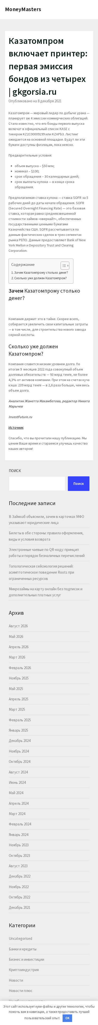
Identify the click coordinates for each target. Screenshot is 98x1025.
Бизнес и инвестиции (26, 959)
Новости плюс (20, 990)
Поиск (15, 470)
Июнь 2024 (17, 782)
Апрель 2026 (18, 646)
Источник (16, 427)
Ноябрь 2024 (19, 751)
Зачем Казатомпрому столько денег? (41, 272)
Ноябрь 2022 (19, 886)
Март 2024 (17, 813)
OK (67, 1018)
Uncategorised (20, 938)
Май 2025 (16, 688)
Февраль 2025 (20, 720)
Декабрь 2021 (19, 907)
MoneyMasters (23, 9)
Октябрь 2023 (19, 855)
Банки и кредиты (22, 949)
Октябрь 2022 (19, 897)
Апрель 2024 (18, 803)
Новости (16, 980)
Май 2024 (16, 792)
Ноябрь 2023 (19, 845)
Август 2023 (18, 865)
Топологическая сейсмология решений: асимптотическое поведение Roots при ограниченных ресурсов (41, 572)
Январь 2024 (18, 834)
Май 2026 (16, 636)
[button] (62, 265)
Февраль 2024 (20, 824)
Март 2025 (17, 709)
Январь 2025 (18, 730)
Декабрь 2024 (19, 740)
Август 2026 (18, 626)
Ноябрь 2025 (19, 678)
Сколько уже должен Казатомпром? (40, 278)
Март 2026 (17, 657)
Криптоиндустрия (24, 969)
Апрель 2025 (18, 699)
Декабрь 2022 (19, 876)
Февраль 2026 (20, 667)
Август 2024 (18, 772)
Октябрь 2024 (19, 761)
